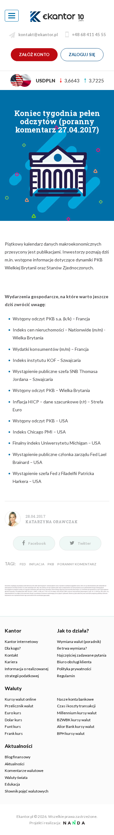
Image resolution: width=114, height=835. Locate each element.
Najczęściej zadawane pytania (81, 655)
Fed (23, 564)
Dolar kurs (13, 719)
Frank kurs (14, 733)
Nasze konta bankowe (75, 699)
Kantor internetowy (21, 641)
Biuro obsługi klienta (74, 661)
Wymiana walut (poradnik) (79, 641)
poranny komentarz (76, 564)
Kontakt (11, 655)
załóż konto (34, 54)
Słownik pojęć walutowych (26, 791)
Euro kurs (13, 712)
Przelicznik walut (19, 705)
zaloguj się (82, 54)
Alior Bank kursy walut (75, 726)
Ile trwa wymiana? (72, 648)
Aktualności (14, 763)
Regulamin (66, 675)
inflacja (36, 564)
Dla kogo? (13, 648)
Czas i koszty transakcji (76, 705)
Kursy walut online (20, 699)
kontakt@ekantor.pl (38, 34)
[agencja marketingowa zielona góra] (73, 822)
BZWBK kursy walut (74, 719)
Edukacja (12, 784)
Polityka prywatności (74, 668)
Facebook (37, 543)
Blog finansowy (17, 757)
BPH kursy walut (71, 733)
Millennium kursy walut (77, 712)
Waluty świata (16, 777)
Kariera (11, 661)
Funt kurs (13, 726)
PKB (51, 564)
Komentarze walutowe (24, 770)
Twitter (84, 543)
